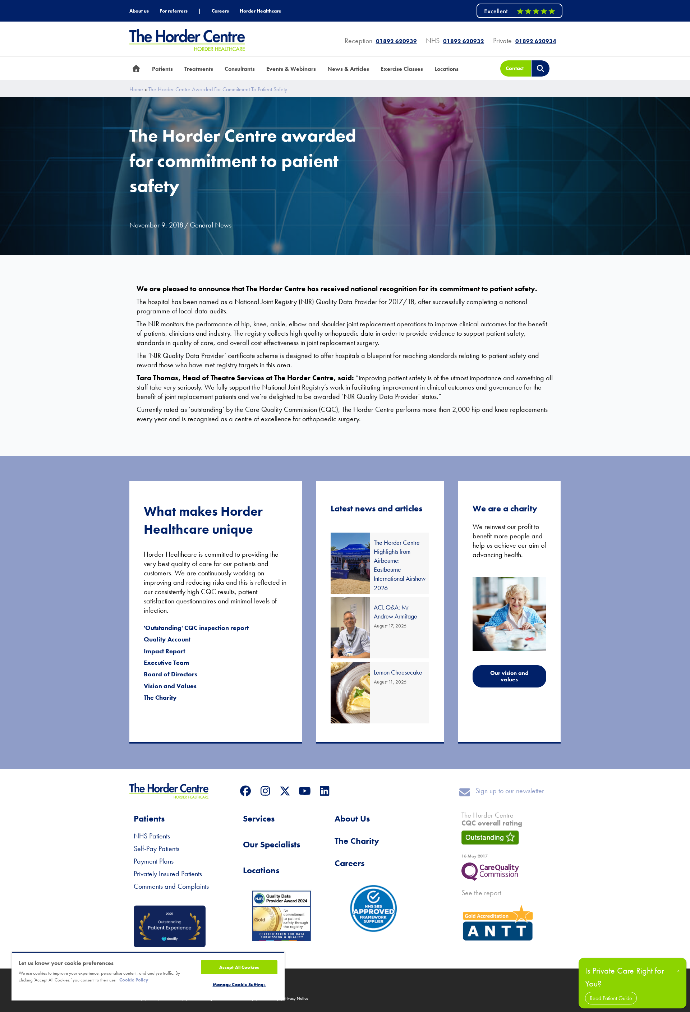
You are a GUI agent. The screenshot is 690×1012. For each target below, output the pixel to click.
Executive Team (166, 662)
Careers (349, 863)
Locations (261, 870)
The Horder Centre (491, 819)
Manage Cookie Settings (239, 984)
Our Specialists (271, 844)
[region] (148, 976)
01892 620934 (535, 41)
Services (259, 818)
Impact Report (164, 651)
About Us (352, 818)
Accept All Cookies (239, 967)
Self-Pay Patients (156, 848)
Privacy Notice (296, 998)
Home (136, 89)
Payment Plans (154, 861)
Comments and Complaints (171, 886)
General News (210, 225)
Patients (149, 818)
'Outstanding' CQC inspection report (196, 628)
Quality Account (167, 639)
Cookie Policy (133, 980)
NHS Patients (152, 836)
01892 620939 (396, 41)
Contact (515, 68)
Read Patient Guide (611, 998)
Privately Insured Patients (168, 873)
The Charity (160, 697)
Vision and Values (170, 686)
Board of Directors (170, 674)
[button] (245, 791)
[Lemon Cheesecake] (380, 692)
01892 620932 (463, 41)
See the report (481, 892)
